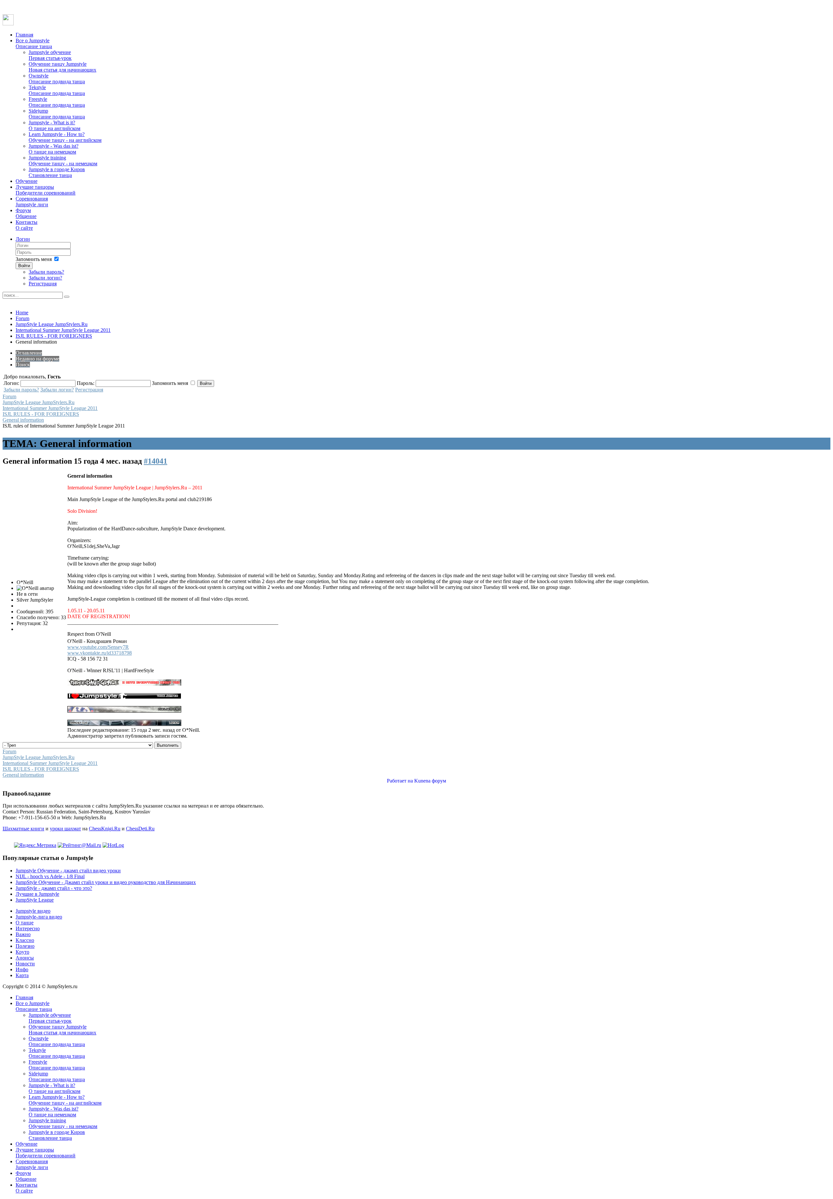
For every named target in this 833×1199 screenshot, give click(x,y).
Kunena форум (430, 780)
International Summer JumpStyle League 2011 (63, 330)
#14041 (155, 461)
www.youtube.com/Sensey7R (98, 647)
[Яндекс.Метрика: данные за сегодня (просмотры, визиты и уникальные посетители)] (35, 845)
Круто (22, 952)
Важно (23, 934)
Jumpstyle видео (33, 911)
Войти (24, 265)
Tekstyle (57, 90)
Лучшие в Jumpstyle (37, 894)
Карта (22, 975)
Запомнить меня (34, 259)
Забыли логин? (45, 277)
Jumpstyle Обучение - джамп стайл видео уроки (68, 870)
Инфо (22, 969)
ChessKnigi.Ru (104, 828)
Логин (23, 239)
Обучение (26, 181)
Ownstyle (57, 78)
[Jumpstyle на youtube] (8, 23)
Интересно (28, 928)
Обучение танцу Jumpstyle (62, 67)
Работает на (400, 780)
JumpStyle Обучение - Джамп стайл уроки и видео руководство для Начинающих (106, 882)
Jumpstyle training (63, 160)
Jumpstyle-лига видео (39, 917)
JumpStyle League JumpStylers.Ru (52, 324)
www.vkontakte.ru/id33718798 (99, 653)
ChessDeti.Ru (140, 828)
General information (23, 420)
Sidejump (57, 113)
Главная (24, 34)
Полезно (25, 946)
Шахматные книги (23, 828)
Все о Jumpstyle (34, 43)
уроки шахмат (65, 828)
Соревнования (32, 201)
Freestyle (57, 102)
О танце (25, 922)
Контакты (26, 225)
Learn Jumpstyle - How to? (65, 137)
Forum (22, 318)
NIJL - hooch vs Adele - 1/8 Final (50, 876)
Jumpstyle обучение (50, 55)
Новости (25, 963)
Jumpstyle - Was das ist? (53, 149)
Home (22, 312)
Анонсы (25, 958)
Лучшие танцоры (45, 190)
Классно (25, 940)
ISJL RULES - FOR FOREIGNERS (54, 336)
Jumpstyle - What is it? (54, 125)
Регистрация (43, 283)
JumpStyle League (35, 900)
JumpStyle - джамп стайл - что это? (54, 888)
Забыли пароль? (46, 272)
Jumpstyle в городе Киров (57, 172)
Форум (26, 213)
